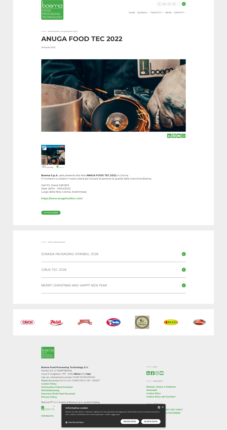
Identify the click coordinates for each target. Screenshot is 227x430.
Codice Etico (153, 393)
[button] (74, 422)
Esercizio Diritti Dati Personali (58, 393)
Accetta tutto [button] (151, 421)
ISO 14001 (176, 409)
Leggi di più (115, 414)
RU (174, 4)
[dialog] (113, 415)
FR (169, 4)
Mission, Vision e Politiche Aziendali (161, 388)
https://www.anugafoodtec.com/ (62, 198)
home (132, 12)
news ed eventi (54, 31)
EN (164, 4)
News (168, 12)
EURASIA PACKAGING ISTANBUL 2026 (69, 254)
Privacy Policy (49, 397)
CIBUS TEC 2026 (53, 270)
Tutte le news (51, 213)
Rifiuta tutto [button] (130, 421)
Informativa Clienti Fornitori (57, 387)
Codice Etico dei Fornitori (160, 396)
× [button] (163, 407)
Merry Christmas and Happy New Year (74, 285)
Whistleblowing (50, 390)
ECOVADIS (174, 413)
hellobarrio (47, 416)
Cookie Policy (49, 384)
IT (159, 4)
